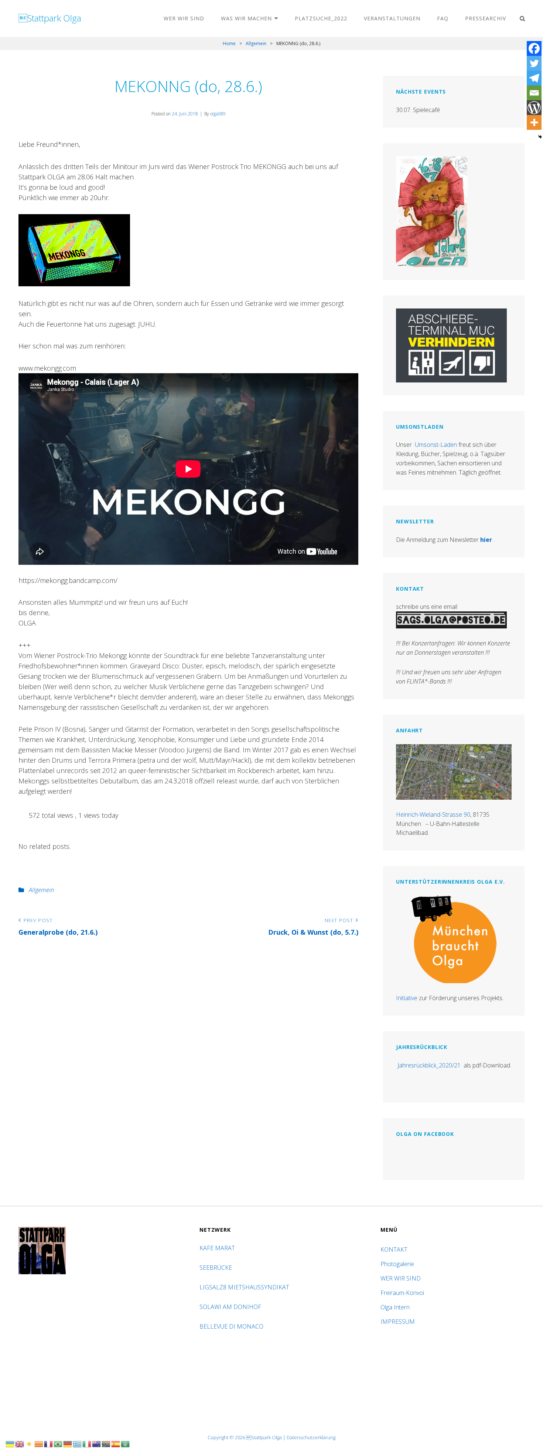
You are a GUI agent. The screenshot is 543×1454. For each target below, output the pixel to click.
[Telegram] (534, 78)
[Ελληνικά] (77, 1443)
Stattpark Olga (49, 18)
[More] (534, 122)
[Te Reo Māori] (97, 1443)
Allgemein (256, 43)
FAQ (442, 18)
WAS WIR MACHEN (246, 18)
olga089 (218, 114)
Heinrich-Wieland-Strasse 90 (433, 814)
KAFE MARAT (217, 1248)
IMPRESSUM (397, 1322)
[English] (20, 1443)
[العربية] (125, 1443)
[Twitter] (534, 63)
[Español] (116, 1443)
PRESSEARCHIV (485, 18)
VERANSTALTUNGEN (392, 18)
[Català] (39, 1443)
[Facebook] (534, 48)
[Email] (534, 92)
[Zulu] (106, 1443)
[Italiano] (87, 1443)
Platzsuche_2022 (321, 18)
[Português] (58, 1443)
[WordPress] (534, 107)
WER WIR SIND (184, 18)
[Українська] (10, 1443)
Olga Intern (395, 1307)
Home (229, 43)
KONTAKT (393, 1249)
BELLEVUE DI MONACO (232, 1326)
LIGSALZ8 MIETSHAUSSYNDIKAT (245, 1287)
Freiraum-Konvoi (402, 1293)
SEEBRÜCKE (217, 1268)
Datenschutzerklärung (311, 1437)
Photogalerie (397, 1264)
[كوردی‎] (29, 1443)
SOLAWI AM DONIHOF (231, 1307)
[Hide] (540, 137)
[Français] (49, 1443)
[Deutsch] (68, 1443)
